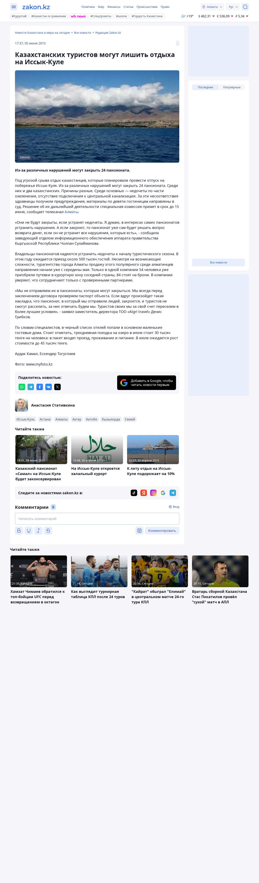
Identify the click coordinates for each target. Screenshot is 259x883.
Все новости (82, 33)
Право (165, 7)
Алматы (71, 211)
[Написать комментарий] (97, 519)
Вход (176, 507)
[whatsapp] (21, 387)
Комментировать (162, 530)
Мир (101, 7)
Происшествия (147, 7)
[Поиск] (245, 7)
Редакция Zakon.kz (108, 33)
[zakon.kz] (36, 6)
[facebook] (39, 387)
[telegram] (30, 387)
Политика (88, 7)
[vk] (48, 387)
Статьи (128, 7)
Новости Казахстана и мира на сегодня (42, 33)
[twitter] (57, 387)
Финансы (113, 7)
